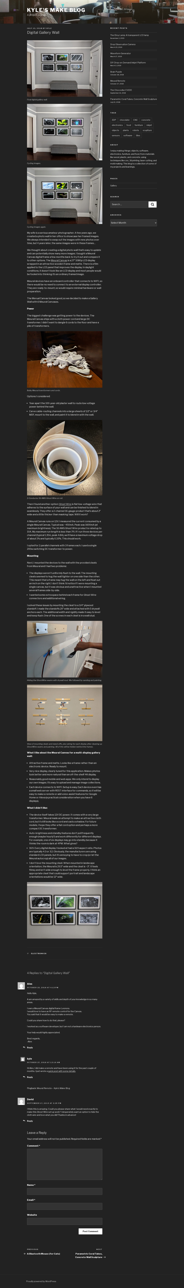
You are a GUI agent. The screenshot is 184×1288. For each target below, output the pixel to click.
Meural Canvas (59, 260)
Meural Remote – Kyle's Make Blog (53, 1088)
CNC (135, 120)
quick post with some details (61, 1071)
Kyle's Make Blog (56, 10)
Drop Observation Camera (122, 44)
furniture (139, 125)
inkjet (149, 125)
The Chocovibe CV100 (121, 90)
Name (31, 1185)
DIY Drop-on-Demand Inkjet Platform (128, 62)
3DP (114, 120)
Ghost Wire (65, 504)
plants (126, 130)
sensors (116, 135)
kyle (49, 28)
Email (31, 1200)
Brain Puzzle (116, 72)
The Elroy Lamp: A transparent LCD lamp (129, 35)
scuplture (147, 130)
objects (115, 130)
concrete (145, 120)
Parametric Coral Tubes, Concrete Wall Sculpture (133, 99)
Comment (33, 1145)
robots (136, 130)
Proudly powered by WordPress (41, 1281)
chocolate (125, 120)
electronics (39, 953)
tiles (138, 135)
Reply (30, 1047)
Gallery (113, 185)
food (128, 125)
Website (32, 1215)
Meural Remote (117, 81)
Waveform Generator (120, 53)
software (127, 135)
